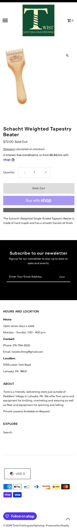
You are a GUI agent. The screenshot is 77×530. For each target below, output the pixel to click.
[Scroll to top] (68, 519)
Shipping (9, 149)
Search (7, 432)
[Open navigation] (11, 20)
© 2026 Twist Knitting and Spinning (24, 525)
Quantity (9, 172)
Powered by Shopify (57, 525)
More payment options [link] (38, 210)
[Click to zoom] (67, 55)
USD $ (20, 473)
